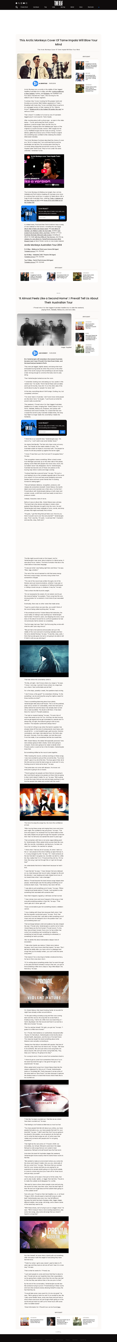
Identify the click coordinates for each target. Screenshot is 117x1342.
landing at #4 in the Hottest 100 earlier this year (45, 109)
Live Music (36, 7)
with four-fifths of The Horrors (45, 237)
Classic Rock (24, 7)
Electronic (91, 7)
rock (58, 293)
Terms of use (59, 1340)
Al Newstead (43, 83)
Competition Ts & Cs (36, 1340)
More (80, 7)
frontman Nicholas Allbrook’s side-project (38, 235)
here (58, 1307)
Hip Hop (63, 7)
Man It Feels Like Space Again (38, 229)
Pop (45, 7)
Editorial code (49, 1340)
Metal (72, 7)
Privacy (68, 1340)
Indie (53, 7)
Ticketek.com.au (29, 251)
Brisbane (47, 93)
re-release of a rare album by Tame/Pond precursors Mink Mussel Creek (43, 239)
